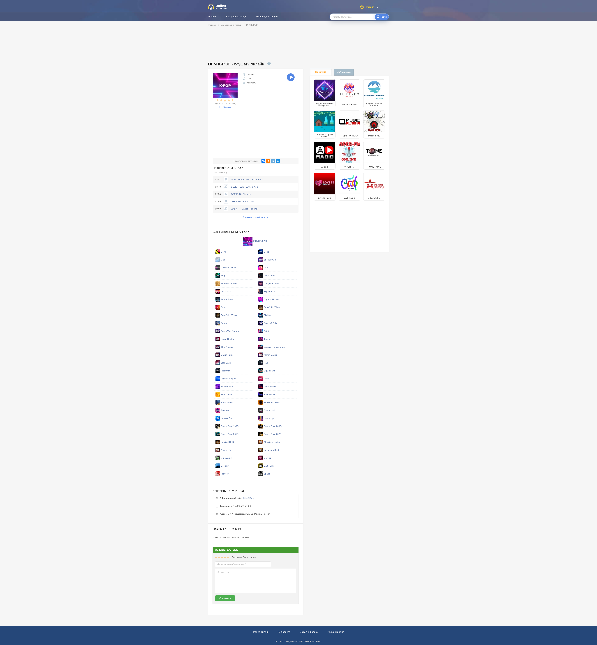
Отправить (225, 598)
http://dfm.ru (249, 498)
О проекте (284, 632)
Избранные (344, 72)
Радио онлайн (261, 632)
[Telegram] (273, 161)
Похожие (320, 72)
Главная (212, 16)
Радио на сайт (335, 632)
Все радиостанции (236, 16)
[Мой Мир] (278, 161)
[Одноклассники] (268, 161)
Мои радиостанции (267, 16)
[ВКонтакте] (263, 161)
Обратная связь (309, 632)
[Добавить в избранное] (269, 64)
